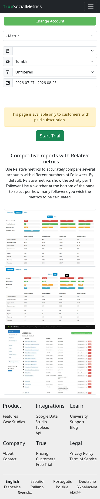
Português (62, 481)
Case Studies (14, 421)
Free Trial (44, 464)
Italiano (37, 486)
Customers (45, 458)
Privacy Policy (81, 453)
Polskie (62, 486)
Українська (87, 486)
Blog (74, 427)
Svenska (25, 492)
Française (12, 486)
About (8, 453)
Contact (10, 458)
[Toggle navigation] (90, 6)
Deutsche (87, 481)
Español (37, 481)
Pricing (42, 453)
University (79, 416)
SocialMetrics (22, 6)
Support (77, 421)
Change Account (50, 21)
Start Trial (50, 136)
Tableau (42, 427)
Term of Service (83, 458)
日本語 (75, 492)
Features (10, 416)
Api (38, 432)
